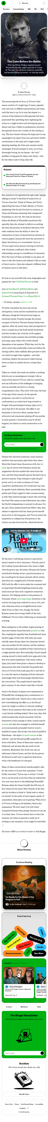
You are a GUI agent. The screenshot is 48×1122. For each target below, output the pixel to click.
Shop (39, 1007)
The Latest (6, 9)
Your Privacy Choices (27, 1104)
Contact (9, 1007)
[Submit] (42, 444)
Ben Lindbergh (17, 904)
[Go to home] (3, 3)
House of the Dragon (13, 893)
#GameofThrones (9, 296)
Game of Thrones (24, 57)
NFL (35, 9)
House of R (8, 995)
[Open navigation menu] (44, 3)
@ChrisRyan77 (12, 289)
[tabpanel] (24, 180)
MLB (42, 9)
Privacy (17, 1104)
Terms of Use (9, 1104)
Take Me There (24, 1094)
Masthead (24, 1007)
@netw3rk (6, 292)
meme (5, 724)
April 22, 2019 (26, 302)
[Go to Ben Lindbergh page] (7, 904)
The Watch (40, 995)
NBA (29, 9)
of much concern (29, 735)
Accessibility (39, 1104)
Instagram (23, 1108)
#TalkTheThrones (23, 281)
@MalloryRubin (27, 289)
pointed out (36, 630)
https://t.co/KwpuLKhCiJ (29, 296)
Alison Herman (25, 92)
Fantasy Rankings (18, 9)
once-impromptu (24, 599)
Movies (43, 986)
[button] (24, 3)
